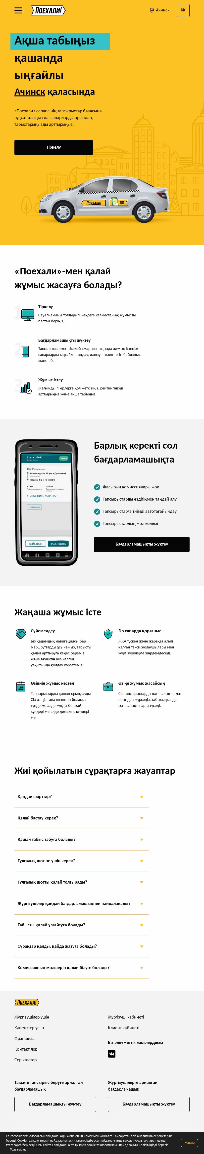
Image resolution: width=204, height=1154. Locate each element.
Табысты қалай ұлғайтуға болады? (51, 925)
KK (183, 10)
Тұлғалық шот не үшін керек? (46, 861)
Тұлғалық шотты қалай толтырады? (52, 882)
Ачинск (162, 10)
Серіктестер (25, 1060)
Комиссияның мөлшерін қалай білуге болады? (63, 968)
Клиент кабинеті (123, 1028)
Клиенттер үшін (29, 1028)
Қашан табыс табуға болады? (46, 839)
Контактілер (25, 1049)
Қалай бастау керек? (38, 818)
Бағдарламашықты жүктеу (142, 544)
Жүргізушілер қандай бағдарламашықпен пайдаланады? (74, 903)
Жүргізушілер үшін (31, 1017)
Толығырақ (18, 1150)
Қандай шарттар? (35, 797)
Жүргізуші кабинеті (126, 1017)
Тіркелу (53, 147)
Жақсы (190, 1143)
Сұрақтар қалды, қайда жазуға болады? (57, 946)
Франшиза (24, 1038)
